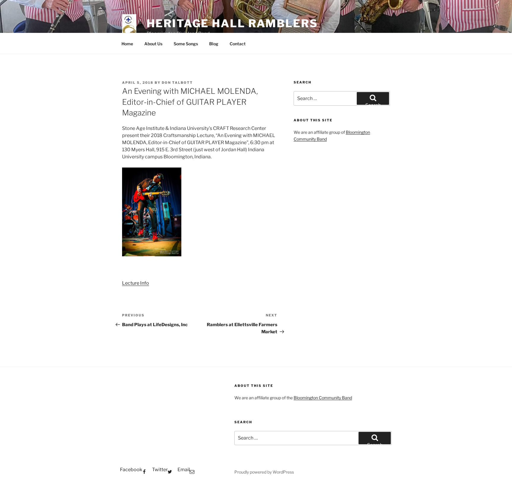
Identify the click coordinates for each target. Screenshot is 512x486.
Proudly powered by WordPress (264, 471)
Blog (213, 43)
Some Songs (186, 43)
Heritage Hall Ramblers (232, 23)
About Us (153, 43)
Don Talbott (177, 83)
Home (127, 43)
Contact (238, 43)
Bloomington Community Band (323, 397)
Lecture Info (135, 283)
